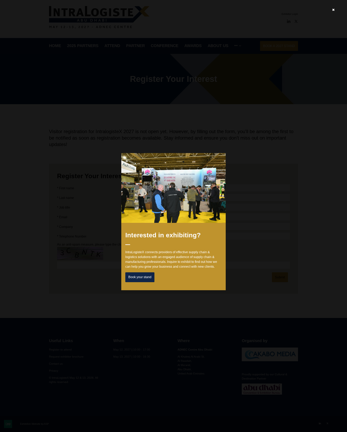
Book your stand (139, 277)
